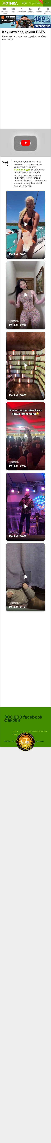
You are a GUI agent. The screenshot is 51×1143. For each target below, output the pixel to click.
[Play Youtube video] (25, 143)
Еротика (39, 12)
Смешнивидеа (4, 12)
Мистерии (22, 12)
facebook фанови (23, 718)
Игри (13, 12)
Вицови (30, 12)
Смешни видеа (22, 169)
